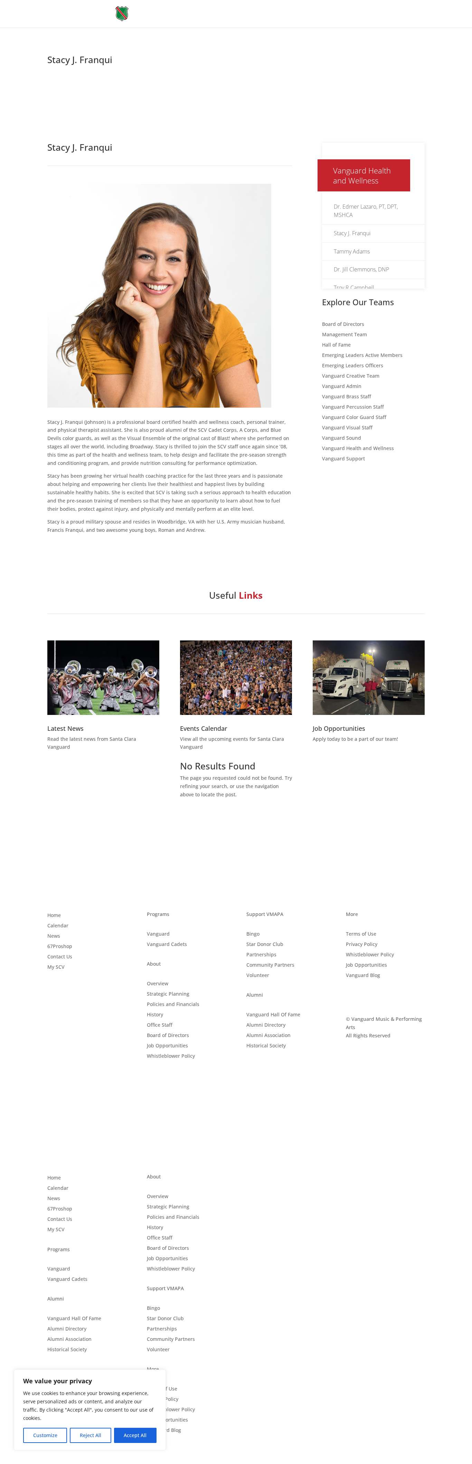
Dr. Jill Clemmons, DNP (361, 269)
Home (54, 915)
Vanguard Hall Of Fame (273, 1015)
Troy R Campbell (354, 287)
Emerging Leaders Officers (352, 366)
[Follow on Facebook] (351, 996)
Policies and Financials (173, 1004)
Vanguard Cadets (167, 944)
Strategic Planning (168, 994)
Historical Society (266, 1046)
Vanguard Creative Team (350, 376)
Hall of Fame (336, 345)
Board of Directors (343, 324)
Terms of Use (361, 934)
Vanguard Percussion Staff (353, 407)
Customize (45, 1435)
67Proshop (59, 946)
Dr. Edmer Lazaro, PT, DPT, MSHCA (366, 211)
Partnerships (261, 955)
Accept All (135, 1435)
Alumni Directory (265, 1025)
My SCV (56, 967)
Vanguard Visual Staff (347, 428)
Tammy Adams (352, 251)
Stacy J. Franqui (352, 233)
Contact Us (59, 957)
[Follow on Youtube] (379, 996)
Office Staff (159, 1025)
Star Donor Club (264, 944)
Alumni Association (268, 1035)
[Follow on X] (365, 996)
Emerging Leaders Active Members (362, 355)
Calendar (57, 926)
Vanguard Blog (363, 975)
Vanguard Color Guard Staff (354, 417)
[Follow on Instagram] (392, 996)
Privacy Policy (361, 944)
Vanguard (158, 934)
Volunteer (257, 975)
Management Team (344, 335)
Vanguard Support (343, 459)
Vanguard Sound (341, 438)
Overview (157, 984)
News (53, 936)
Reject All (90, 1435)
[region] (90, 1410)
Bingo (252, 934)
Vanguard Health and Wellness (358, 448)
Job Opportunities (167, 1046)
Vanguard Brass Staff (346, 397)
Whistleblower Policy (171, 1056)
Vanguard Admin (341, 386)
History (155, 1015)
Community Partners (270, 965)
